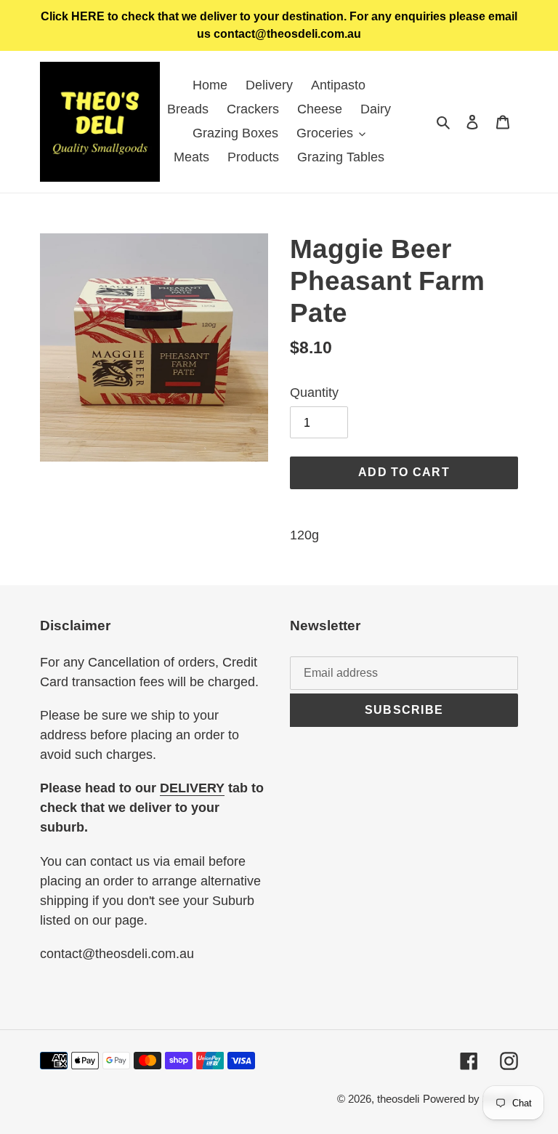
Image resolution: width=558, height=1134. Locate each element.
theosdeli (398, 1099)
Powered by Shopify (470, 1099)
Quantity (314, 392)
